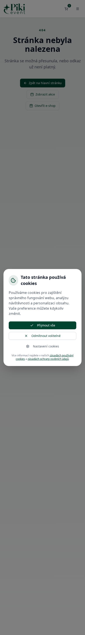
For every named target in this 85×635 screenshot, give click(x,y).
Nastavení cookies (46, 346)
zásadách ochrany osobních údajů (48, 359)
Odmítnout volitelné (46, 336)
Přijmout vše (46, 325)
